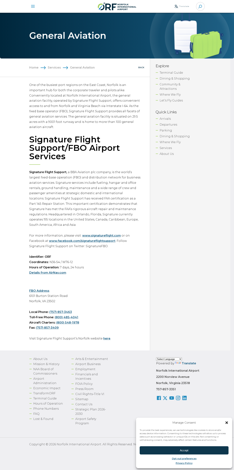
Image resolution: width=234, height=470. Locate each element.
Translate (189, 363)
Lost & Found (43, 419)
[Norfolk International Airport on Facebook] (159, 398)
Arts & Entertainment (91, 359)
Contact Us (83, 404)
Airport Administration (44, 381)
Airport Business (88, 364)
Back (141, 67)
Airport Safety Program (85, 421)
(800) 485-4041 (66, 317)
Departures (168, 124)
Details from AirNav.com (47, 272)
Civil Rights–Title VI (89, 394)
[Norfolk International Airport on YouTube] (172, 398)
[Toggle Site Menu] (33, 6)
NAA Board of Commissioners (45, 371)
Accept (184, 450)
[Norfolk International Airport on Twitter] (166, 398)
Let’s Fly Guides (171, 100)
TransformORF (44, 393)
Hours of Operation (48, 403)
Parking (166, 130)
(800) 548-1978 (67, 322)
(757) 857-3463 (60, 312)
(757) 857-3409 (47, 327)
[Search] (200, 6)
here (106, 338)
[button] (227, 422)
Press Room (84, 389)
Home (34, 67)
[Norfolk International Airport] (117, 6)
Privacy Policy (184, 463)
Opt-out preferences (184, 458)
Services (54, 67)
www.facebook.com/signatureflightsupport (82, 241)
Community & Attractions (170, 86)
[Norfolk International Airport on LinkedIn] (185, 398)
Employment (85, 369)
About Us (167, 154)
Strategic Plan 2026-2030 (90, 412)
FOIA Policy (84, 384)
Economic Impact (47, 388)
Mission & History (46, 364)
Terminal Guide (171, 72)
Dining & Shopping (175, 78)
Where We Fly (170, 94)
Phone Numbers (46, 408)
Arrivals (165, 118)
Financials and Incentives (86, 376)
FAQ (36, 414)
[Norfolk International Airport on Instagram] (178, 398)
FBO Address (39, 290)
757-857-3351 (166, 389)
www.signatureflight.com (101, 235)
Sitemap (81, 399)
